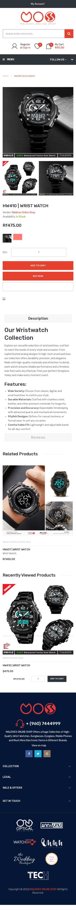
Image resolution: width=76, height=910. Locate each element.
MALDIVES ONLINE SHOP (43, 889)
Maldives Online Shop (23, 212)
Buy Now (38, 276)
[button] (6, 505)
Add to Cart (38, 265)
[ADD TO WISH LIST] (38, 286)
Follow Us (57, 59)
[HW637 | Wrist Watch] (38, 500)
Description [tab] (38, 318)
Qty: (5, 252)
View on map (39, 745)
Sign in (26, 47)
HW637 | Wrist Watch (16, 549)
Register (25, 44)
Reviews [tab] (38, 437)
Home (5, 76)
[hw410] (20, 178)
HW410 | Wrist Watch (16, 665)
